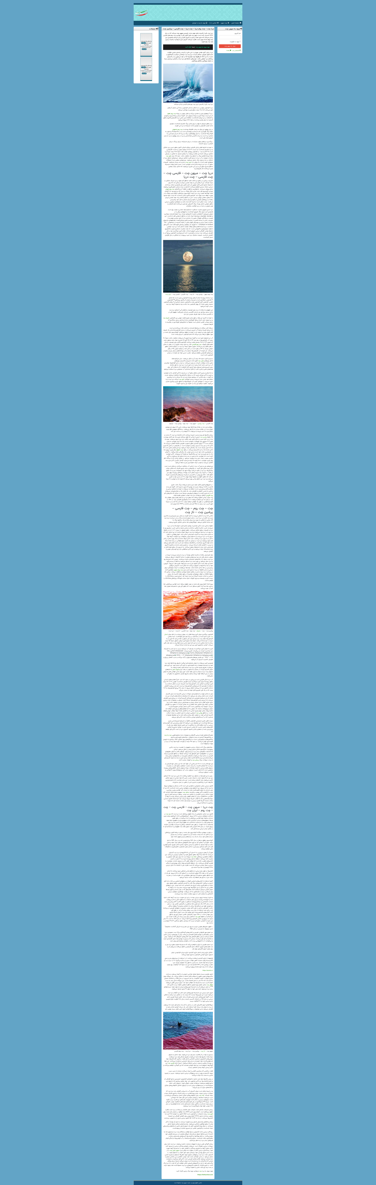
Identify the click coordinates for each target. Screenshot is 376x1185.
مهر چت (197, 917)
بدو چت (168, 814)
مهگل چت (210, 985)
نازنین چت (171, 1063)
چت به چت (168, 735)
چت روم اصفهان (177, 129)
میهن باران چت (174, 1150)
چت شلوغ (180, 450)
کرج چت (181, 379)
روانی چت (199, 713)
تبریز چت (189, 162)
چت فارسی (209, 495)
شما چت (193, 857)
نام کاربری (238, 33)
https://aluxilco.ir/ (207, 970)
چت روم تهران (169, 189)
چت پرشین (201, 424)
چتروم (198, 631)
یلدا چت (201, 1095)
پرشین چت (203, 437)
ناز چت (203, 1051)
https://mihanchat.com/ (205, 1175)
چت (200, 1171)
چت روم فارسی (196, 344)
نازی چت (210, 1114)
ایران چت (168, 294)
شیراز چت (166, 318)
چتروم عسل (176, 669)
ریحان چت (195, 760)
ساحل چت (186, 792)
